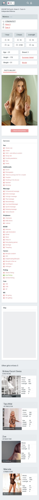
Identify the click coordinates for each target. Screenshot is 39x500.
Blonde (24, 63)
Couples (8, 177)
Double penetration (11, 158)
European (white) (28, 57)
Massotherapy (10, 201)
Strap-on (8, 239)
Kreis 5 (16, 9)
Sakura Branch (10, 212)
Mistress (8, 229)
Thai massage (10, 199)
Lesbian (8, 223)
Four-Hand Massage (12, 204)
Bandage (8, 245)
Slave (7, 237)
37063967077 (10, 21)
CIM (7, 284)
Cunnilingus (9, 264)
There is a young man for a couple (16, 175)
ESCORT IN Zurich (7, 9)
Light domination (11, 232)
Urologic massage (11, 196)
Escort (7, 169)
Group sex (9, 156)
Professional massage (12, 191)
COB (7, 286)
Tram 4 (22, 9)
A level (7, 150)
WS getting (9, 298)
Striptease (9, 218)
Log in (31, 2)
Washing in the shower (12, 180)
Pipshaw (8, 182)
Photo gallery (9, 70)
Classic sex (9, 148)
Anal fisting (9, 275)
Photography (9, 172)
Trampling (9, 247)
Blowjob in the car (11, 261)
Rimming (8, 185)
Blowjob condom (11, 253)
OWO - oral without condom (14, 153)
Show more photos (19, 130)
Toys (7, 161)
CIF (6, 289)
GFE (7, 256)
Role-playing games (11, 242)
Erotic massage (10, 194)
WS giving (9, 295)
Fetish (7, 163)
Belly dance (9, 220)
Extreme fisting (10, 278)
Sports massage (10, 206)
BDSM (7, 234)
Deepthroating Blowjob (12, 258)
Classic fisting (10, 272)
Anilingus (8, 266)
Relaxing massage (11, 209)
